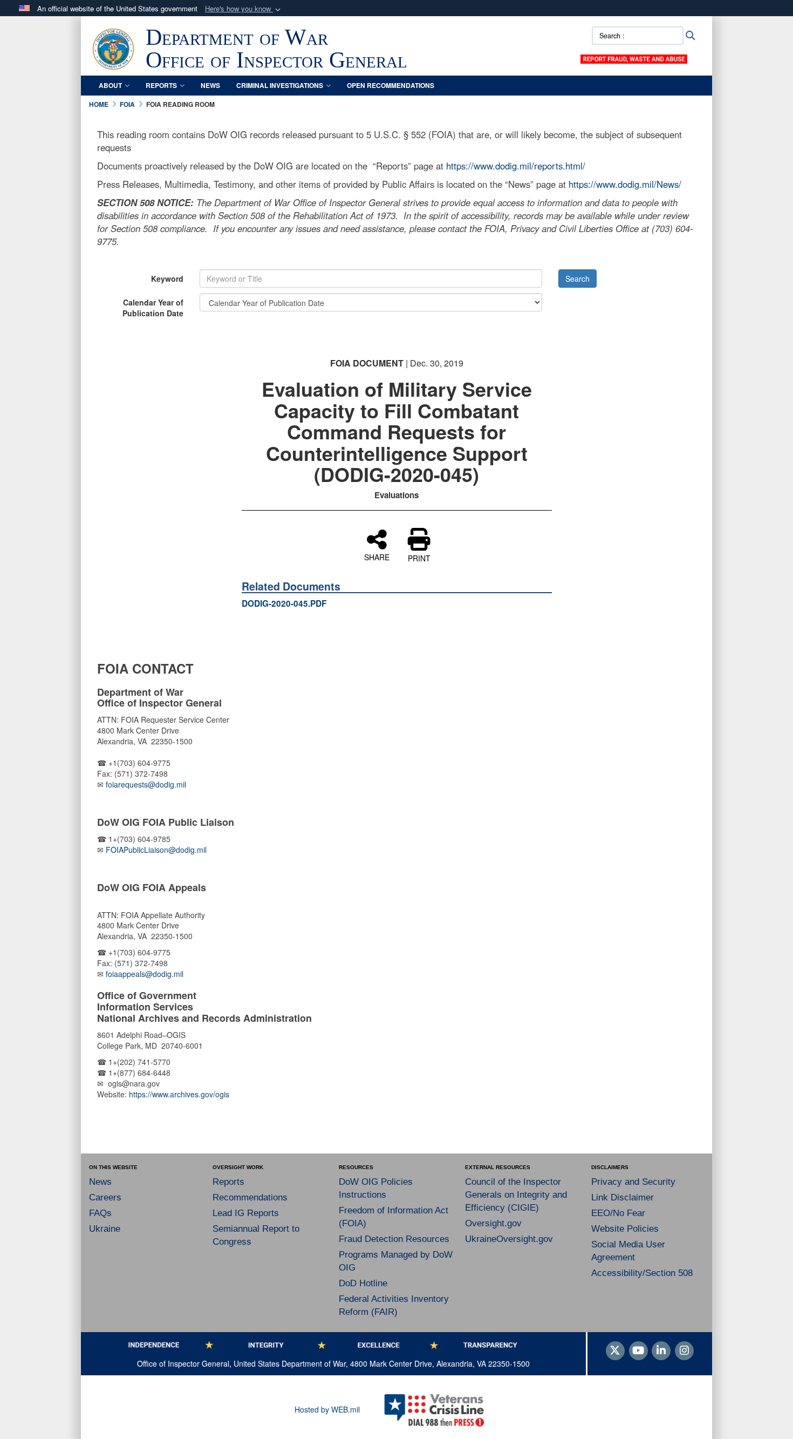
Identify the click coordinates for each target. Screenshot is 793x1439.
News (210, 85)
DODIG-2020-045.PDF (284, 603)
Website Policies (625, 1229)
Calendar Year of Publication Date (152, 307)
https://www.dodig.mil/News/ (625, 184)
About (110, 85)
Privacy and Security (633, 1182)
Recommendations (250, 1197)
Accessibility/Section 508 (642, 1273)
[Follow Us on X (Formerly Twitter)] (615, 1351)
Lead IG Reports (246, 1213)
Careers (105, 1197)
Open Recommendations (390, 85)
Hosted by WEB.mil (327, 1409)
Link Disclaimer (622, 1197)
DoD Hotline (363, 1283)
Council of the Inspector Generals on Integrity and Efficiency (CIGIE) (516, 1195)
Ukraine (104, 1229)
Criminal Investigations (279, 85)
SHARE (376, 556)
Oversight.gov (493, 1223)
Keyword (167, 278)
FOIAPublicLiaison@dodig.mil (156, 849)
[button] (244, 9)
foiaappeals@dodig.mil (144, 973)
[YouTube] (638, 1351)
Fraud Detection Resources (394, 1239)
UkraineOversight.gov (509, 1239)
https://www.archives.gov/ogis (179, 1094)
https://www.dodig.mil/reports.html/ (515, 165)
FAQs (100, 1213)
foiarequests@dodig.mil (147, 784)
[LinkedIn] (661, 1351)
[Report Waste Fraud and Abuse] (633, 57)
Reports (161, 85)
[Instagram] (684, 1351)
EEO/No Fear (618, 1213)
